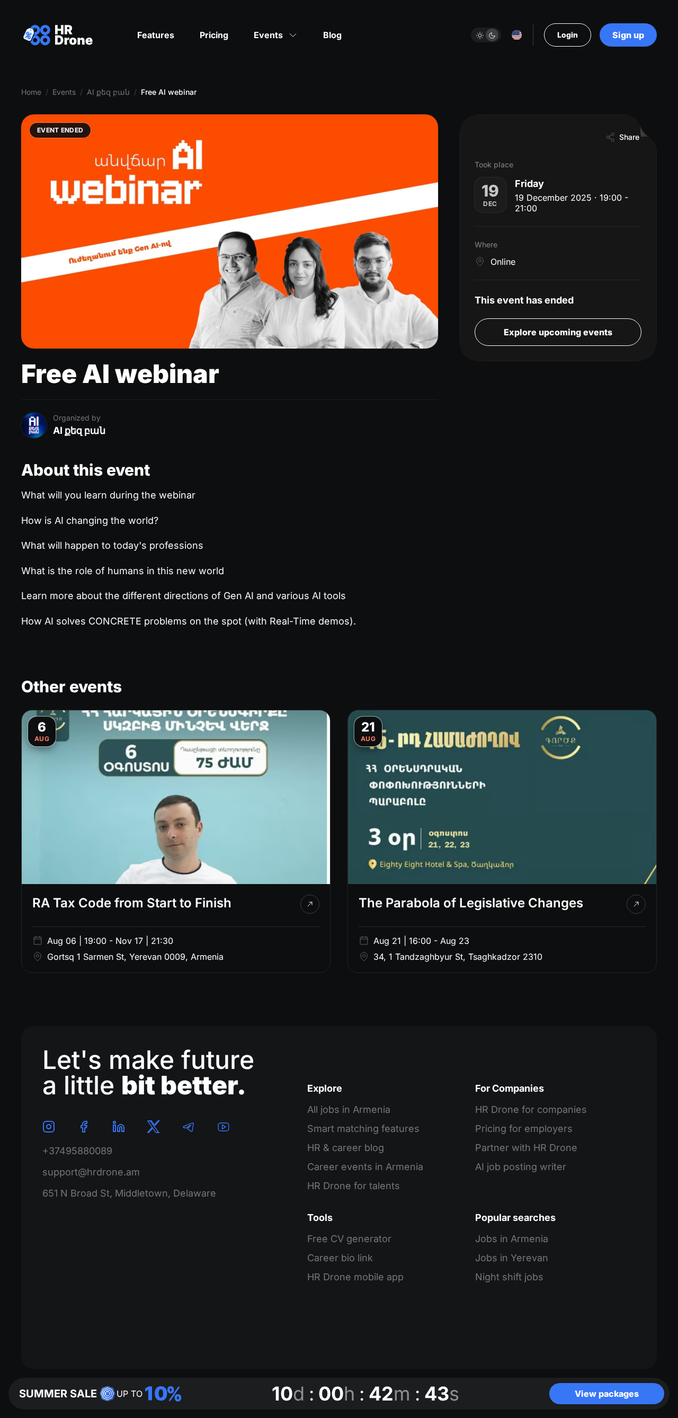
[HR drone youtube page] (223, 1126)
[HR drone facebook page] (83, 1126)
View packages (607, 1393)
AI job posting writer (520, 1166)
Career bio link (340, 1257)
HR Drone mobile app (355, 1276)
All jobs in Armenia (348, 1109)
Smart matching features (363, 1128)
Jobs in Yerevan (511, 1257)
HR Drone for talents (353, 1185)
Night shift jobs (509, 1276)
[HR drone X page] (153, 1126)
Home (31, 91)
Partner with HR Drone (526, 1147)
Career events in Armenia (365, 1166)
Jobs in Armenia (511, 1238)
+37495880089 (77, 1150)
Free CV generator (349, 1238)
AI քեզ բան (108, 91)
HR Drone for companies (531, 1109)
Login (567, 34)
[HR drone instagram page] (48, 1126)
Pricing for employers (524, 1128)
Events (64, 91)
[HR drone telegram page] (188, 1126)
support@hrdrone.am (91, 1172)
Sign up (628, 35)
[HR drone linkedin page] (118, 1126)
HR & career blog (345, 1147)
